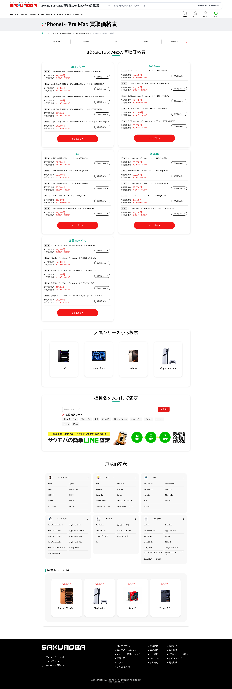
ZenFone (72, 506)
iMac (145, 501)
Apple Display (148, 542)
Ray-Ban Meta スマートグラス (153, 553)
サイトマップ (175, 658)
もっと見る (76, 139)
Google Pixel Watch (54, 553)
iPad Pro (99, 489)
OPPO (71, 495)
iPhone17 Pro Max (70, 419)
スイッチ (159, 419)
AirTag (167, 536)
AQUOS (51, 495)
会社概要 (173, 650)
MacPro (167, 501)
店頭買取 (32, 14)
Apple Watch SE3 (75, 525)
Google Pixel (73, 489)
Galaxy (50, 489)
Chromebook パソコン (125, 506)
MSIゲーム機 (100, 530)
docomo (146, 41)
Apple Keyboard (170, 530)
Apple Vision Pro (149, 530)
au (116, 41)
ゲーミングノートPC (125, 501)
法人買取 (41, 14)
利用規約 (173, 662)
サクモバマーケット (51, 657)
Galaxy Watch (74, 548)
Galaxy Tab (100, 495)
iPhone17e (105, 419)
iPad (96, 419)
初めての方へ (15, 14)
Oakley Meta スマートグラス (174, 553)
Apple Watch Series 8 (55, 542)
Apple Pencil (148, 536)
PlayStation (100, 525)
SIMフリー (56, 41)
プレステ (148, 419)
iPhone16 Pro (135, 419)
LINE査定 (154, 658)
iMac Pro (147, 506)
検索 (162, 409)
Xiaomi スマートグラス (152, 559)
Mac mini (147, 495)
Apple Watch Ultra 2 (76, 536)
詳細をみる (101, 77)
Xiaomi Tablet (100, 501)
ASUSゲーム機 (122, 536)
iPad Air (120, 489)
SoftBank (86, 41)
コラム (120, 662)
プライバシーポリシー (179, 654)
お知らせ (68, 14)
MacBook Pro (148, 489)
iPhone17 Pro (85, 419)
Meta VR (168, 542)
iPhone (75, 424)
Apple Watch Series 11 (55, 525)
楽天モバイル (175, 41)
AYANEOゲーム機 (124, 530)
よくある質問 (58, 14)
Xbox (97, 542)
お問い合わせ (78, 14)
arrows (71, 501)
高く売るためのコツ (126, 650)
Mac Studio (169, 495)
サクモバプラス (49, 661)
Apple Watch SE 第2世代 (56, 548)
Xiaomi (50, 501)
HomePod (168, 525)
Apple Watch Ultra (75, 542)
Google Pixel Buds (171, 548)
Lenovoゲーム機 (102, 536)
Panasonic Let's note (103, 506)
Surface (119, 495)
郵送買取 (24, 14)
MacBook (168, 489)
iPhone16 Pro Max (120, 419)
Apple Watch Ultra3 (54, 530)
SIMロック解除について (128, 654)
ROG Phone (52, 506)
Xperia (71, 484)
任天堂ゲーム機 (123, 525)
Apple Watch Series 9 (55, 536)
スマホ (66, 424)
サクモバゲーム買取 (51, 665)
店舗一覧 (49, 14)
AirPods (146, 525)
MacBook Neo (148, 484)
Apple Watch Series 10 (77, 530)
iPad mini (120, 484)
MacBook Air (169, 484)
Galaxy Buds (148, 548)
